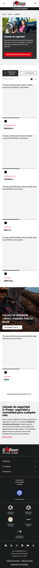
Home (4, 14)
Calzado (10, 14)
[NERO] (5, 121)
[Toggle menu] (4, 3)
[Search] (35, 3)
